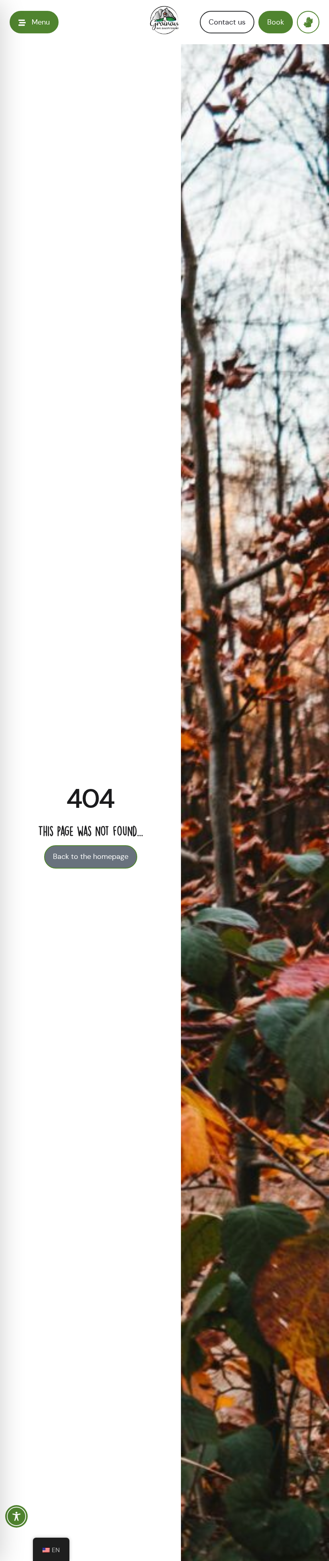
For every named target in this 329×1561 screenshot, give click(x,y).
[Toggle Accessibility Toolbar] (16, 1516)
